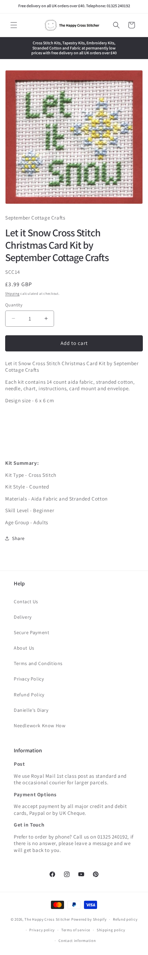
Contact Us (26, 601)
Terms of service (75, 930)
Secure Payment (31, 632)
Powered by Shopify (89, 919)
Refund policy (125, 919)
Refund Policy (29, 695)
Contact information (77, 940)
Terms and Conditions (38, 663)
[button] (13, 25)
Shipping (12, 293)
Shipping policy (111, 930)
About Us (24, 648)
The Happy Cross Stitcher (47, 919)
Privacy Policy (29, 679)
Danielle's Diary (31, 710)
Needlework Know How (39, 725)
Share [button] (18, 538)
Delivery (23, 617)
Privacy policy (42, 930)
